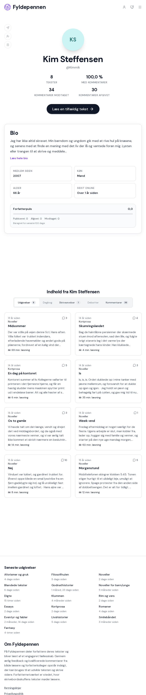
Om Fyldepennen (21, 644)
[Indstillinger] (132, 7)
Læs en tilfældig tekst (70, 109)
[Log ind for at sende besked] (7, 27)
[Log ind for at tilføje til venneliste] (7, 36)
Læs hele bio (19, 158)
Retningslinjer (12, 688)
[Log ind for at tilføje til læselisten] (7, 44)
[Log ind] (124, 7)
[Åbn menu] (140, 7)
